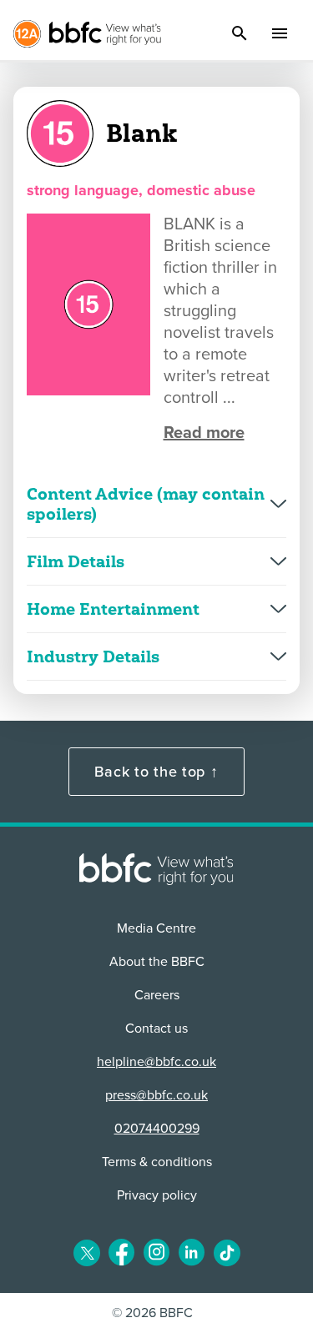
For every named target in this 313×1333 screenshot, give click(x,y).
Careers (156, 995)
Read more (204, 433)
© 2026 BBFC (152, 1313)
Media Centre (156, 928)
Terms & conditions (157, 1162)
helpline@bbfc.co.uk (156, 1062)
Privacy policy (157, 1195)
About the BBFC (156, 961)
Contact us (156, 1028)
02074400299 (156, 1128)
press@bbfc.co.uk (156, 1095)
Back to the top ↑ (156, 771)
